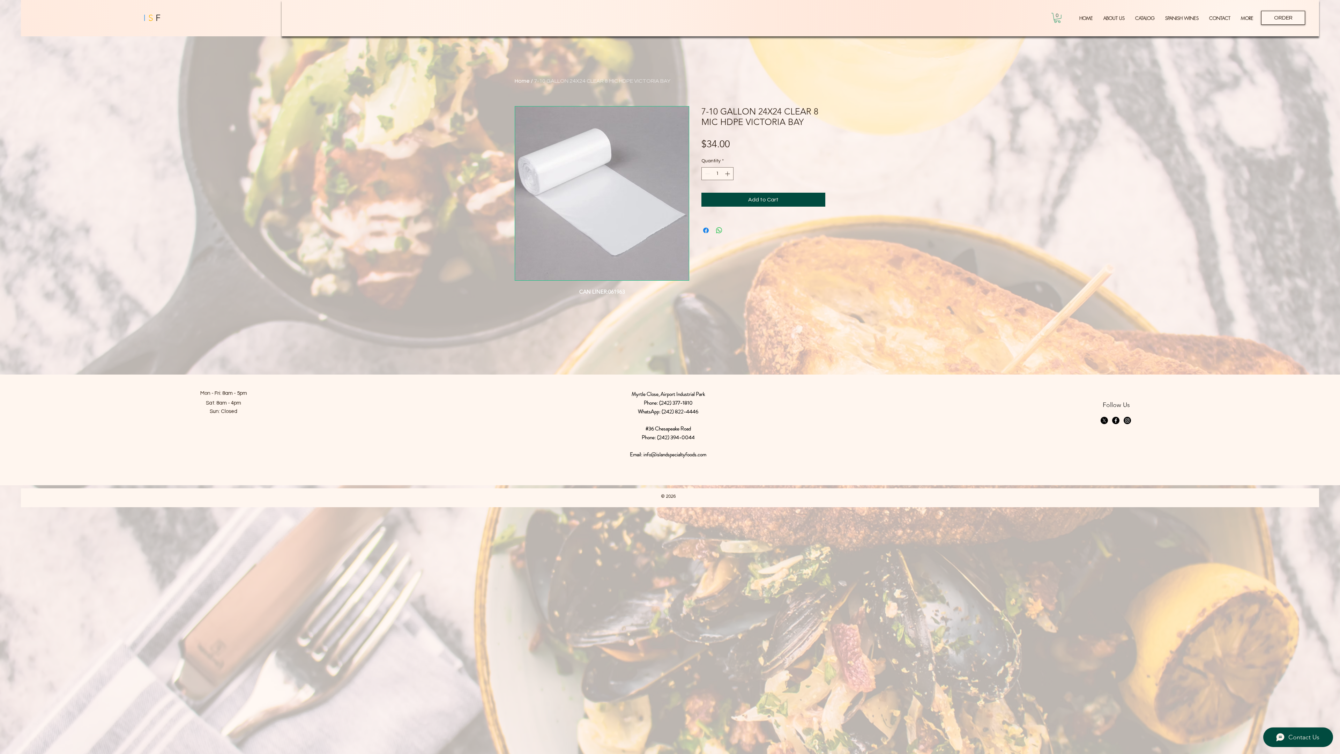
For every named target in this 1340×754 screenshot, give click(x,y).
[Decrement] (706, 174)
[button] (1057, 18)
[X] (1104, 420)
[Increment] (728, 174)
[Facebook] (1115, 420)
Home (522, 81)
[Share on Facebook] (706, 230)
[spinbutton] (717, 174)
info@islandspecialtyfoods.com (674, 454)
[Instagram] (1127, 420)
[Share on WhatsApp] (719, 230)
